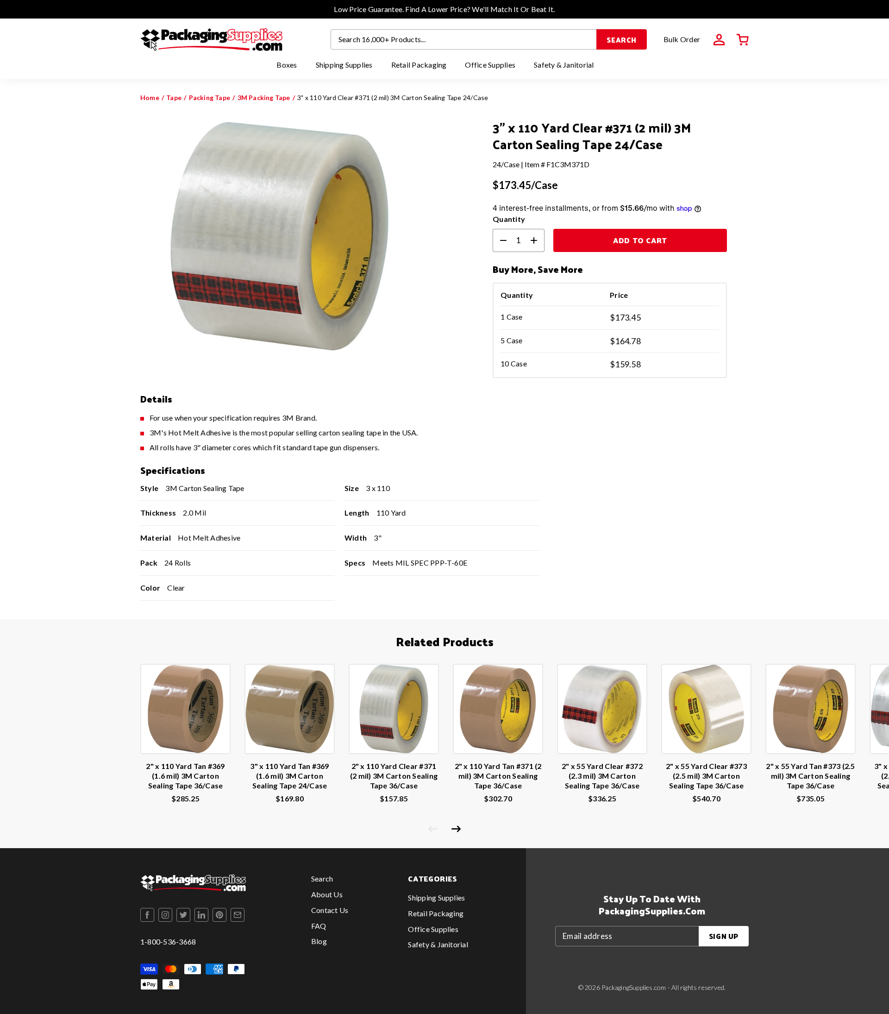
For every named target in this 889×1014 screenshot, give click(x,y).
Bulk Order (682, 39)
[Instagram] (165, 915)
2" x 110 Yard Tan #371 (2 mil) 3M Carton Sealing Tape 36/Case (498, 776)
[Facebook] (147, 915)
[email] (237, 915)
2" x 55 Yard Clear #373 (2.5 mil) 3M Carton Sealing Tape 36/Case (706, 776)
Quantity (509, 218)
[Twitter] (183, 915)
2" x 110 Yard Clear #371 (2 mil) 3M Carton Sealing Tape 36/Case (394, 776)
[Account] (719, 39)
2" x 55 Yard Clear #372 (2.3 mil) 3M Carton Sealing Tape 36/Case (602, 776)
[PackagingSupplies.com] (211, 39)
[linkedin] (201, 915)
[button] (743, 40)
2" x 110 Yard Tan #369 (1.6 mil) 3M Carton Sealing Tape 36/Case (185, 776)
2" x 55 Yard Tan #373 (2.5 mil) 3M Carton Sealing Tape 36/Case (810, 776)
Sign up (724, 936)
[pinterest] (219, 915)
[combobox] (464, 39)
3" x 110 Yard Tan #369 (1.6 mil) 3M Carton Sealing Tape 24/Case (289, 776)
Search (622, 39)
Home (149, 97)
